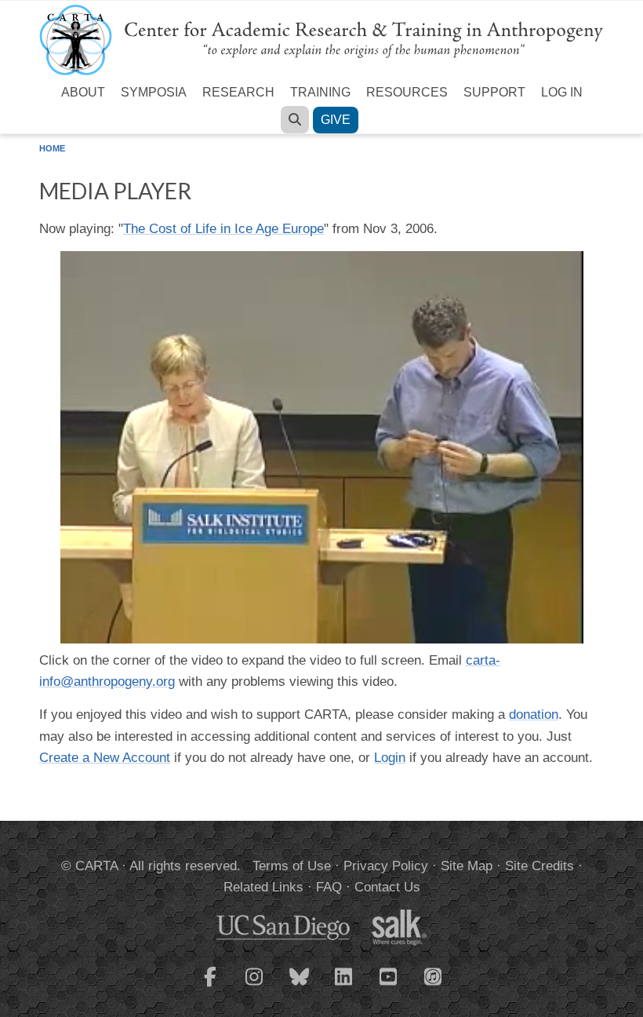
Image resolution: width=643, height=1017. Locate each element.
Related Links (263, 887)
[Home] (321, 38)
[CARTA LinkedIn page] (344, 986)
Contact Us (387, 887)
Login (389, 757)
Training (320, 92)
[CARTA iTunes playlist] (433, 975)
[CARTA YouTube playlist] (389, 986)
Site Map (466, 865)
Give (336, 119)
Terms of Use (291, 865)
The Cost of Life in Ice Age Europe (223, 228)
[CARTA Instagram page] (254, 986)
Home (52, 148)
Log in (562, 92)
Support (494, 92)
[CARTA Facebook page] (210, 986)
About (83, 92)
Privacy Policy (385, 865)
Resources (407, 92)
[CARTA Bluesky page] (299, 986)
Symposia (154, 92)
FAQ (329, 887)
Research (238, 92)
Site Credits (539, 865)
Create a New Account (104, 757)
